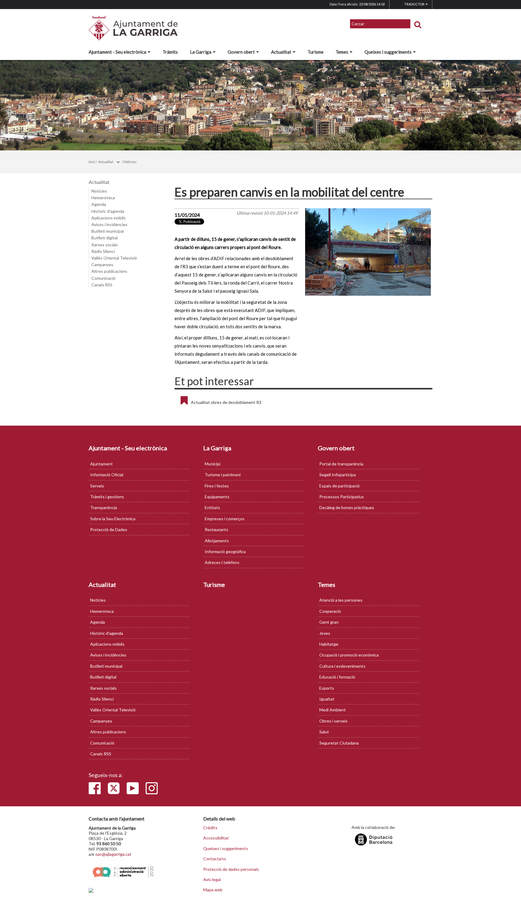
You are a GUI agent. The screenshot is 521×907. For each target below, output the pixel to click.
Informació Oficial (106, 474)
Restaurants (216, 529)
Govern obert (241, 52)
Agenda (98, 204)
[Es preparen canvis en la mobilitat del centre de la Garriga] (368, 252)
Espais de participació (339, 485)
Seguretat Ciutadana (339, 742)
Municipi (212, 463)
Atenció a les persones (340, 600)
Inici (92, 162)
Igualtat (326, 698)
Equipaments (217, 496)
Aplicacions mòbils (108, 217)
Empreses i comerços (225, 518)
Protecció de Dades (108, 529)
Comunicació (103, 278)
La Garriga (200, 52)
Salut (324, 731)
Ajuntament (101, 463)
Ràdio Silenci (103, 251)
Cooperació (330, 611)
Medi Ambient (332, 709)
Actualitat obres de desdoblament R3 (226, 402)
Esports (326, 688)
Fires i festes (217, 485)
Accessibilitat (216, 838)
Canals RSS (101, 284)
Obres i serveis (333, 720)
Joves (324, 633)
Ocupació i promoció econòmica (349, 654)
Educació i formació (337, 676)
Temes (342, 52)
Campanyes (102, 264)
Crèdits (210, 827)
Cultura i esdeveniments (342, 666)
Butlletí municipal (107, 231)
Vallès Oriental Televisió (114, 257)
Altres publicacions (109, 271)
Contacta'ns (214, 858)
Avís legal (212, 879)
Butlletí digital (104, 237)
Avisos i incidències (109, 224)
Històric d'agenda (107, 211)
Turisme (316, 52)
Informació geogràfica (225, 551)
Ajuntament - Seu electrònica (117, 52)
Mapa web (213, 889)
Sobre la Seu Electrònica (112, 518)
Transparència (103, 507)
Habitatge (328, 644)
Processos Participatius (341, 496)
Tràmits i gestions (107, 496)
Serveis (97, 485)
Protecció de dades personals (231, 869)
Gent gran (329, 622)
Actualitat (281, 52)
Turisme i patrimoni (223, 474)
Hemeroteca (103, 197)
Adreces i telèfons (222, 562)
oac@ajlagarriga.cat (113, 854)
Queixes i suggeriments (388, 52)
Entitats (212, 507)
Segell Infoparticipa (337, 474)
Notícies (130, 162)
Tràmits (170, 52)
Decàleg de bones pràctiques (346, 507)
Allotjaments (217, 540)
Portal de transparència (341, 463)
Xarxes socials (104, 244)
